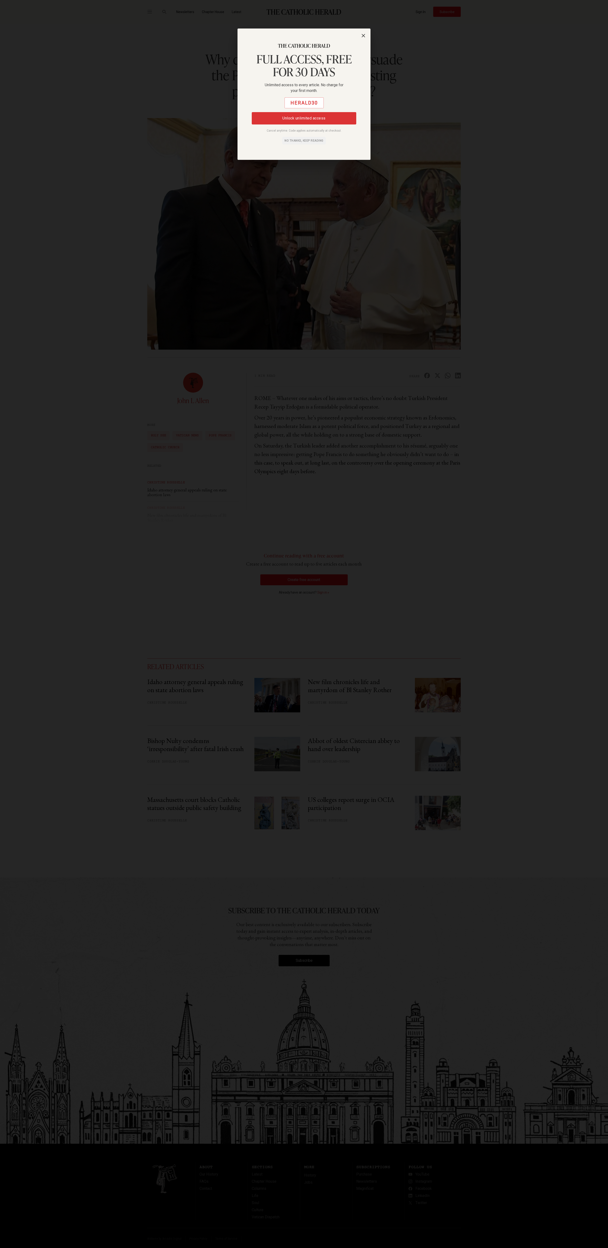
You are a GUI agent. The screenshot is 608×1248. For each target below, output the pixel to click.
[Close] (363, 35)
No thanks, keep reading (304, 140)
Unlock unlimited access (304, 118)
